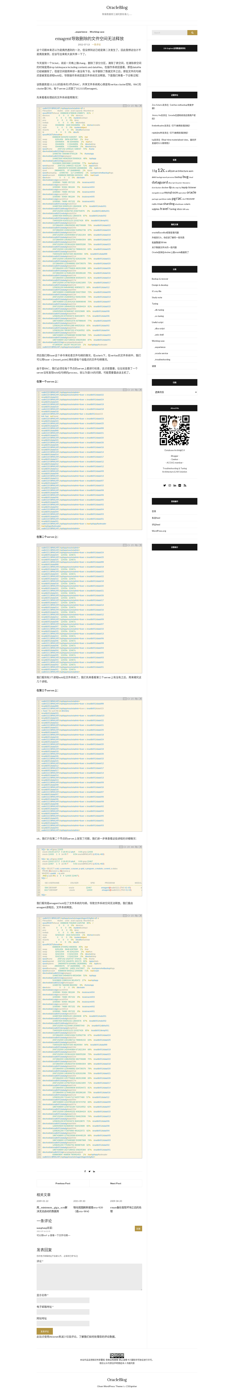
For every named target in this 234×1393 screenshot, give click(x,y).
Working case (97, 31)
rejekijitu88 (157, 132)
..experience (81, 31)
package (155, 199)
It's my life (156, 291)
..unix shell (159, 334)
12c (161, 170)
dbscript (171, 183)
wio (187, 209)
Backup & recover (160, 279)
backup (178, 177)
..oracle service (161, 353)
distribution (156, 188)
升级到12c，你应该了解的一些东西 (168, 237)
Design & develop (160, 285)
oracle (191, 192)
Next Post (115, 1183)
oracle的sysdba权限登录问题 (165, 232)
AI (166, 171)
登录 (154, 511)
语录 (154, 366)
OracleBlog (117, 7)
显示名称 (42, 1295)
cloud (191, 177)
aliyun (171, 171)
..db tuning (159, 310)
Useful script (157, 322)
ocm (175, 192)
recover (190, 198)
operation (182, 193)
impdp (184, 187)
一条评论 (96, 44)
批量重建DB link (159, 242)
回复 (138, 1228)
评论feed (156, 524)
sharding (168, 203)
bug (185, 177)
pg (174, 198)
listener (192, 187)
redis (154, 204)
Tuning (172, 209)
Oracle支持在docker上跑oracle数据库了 (170, 252)
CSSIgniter (131, 1386)
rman (160, 203)
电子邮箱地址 (45, 1306)
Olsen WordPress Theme (110, 1386)
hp (180, 188)
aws (154, 177)
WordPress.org (159, 531)
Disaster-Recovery (182, 183)
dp (170, 187)
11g (154, 171)
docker (165, 187)
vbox (179, 209)
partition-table (165, 199)
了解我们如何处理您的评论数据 (97, 1336)
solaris (187, 204)
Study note (157, 297)
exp (176, 187)
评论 (40, 1261)
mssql (161, 193)
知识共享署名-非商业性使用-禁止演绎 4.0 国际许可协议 (118, 1359)
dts (173, 187)
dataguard (160, 182)
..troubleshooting (162, 359)
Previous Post (63, 1183)
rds (183, 199)
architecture (181, 170)
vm (183, 209)
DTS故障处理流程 (181, 125)
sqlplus (156, 208)
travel (164, 209)
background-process (165, 177)
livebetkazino (158, 125)
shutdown (179, 204)
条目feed (156, 518)
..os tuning (159, 316)
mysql (168, 192)
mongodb (155, 193)
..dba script (159, 328)
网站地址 (42, 1318)
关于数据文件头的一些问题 (164, 247)
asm (191, 170)
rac (179, 198)
